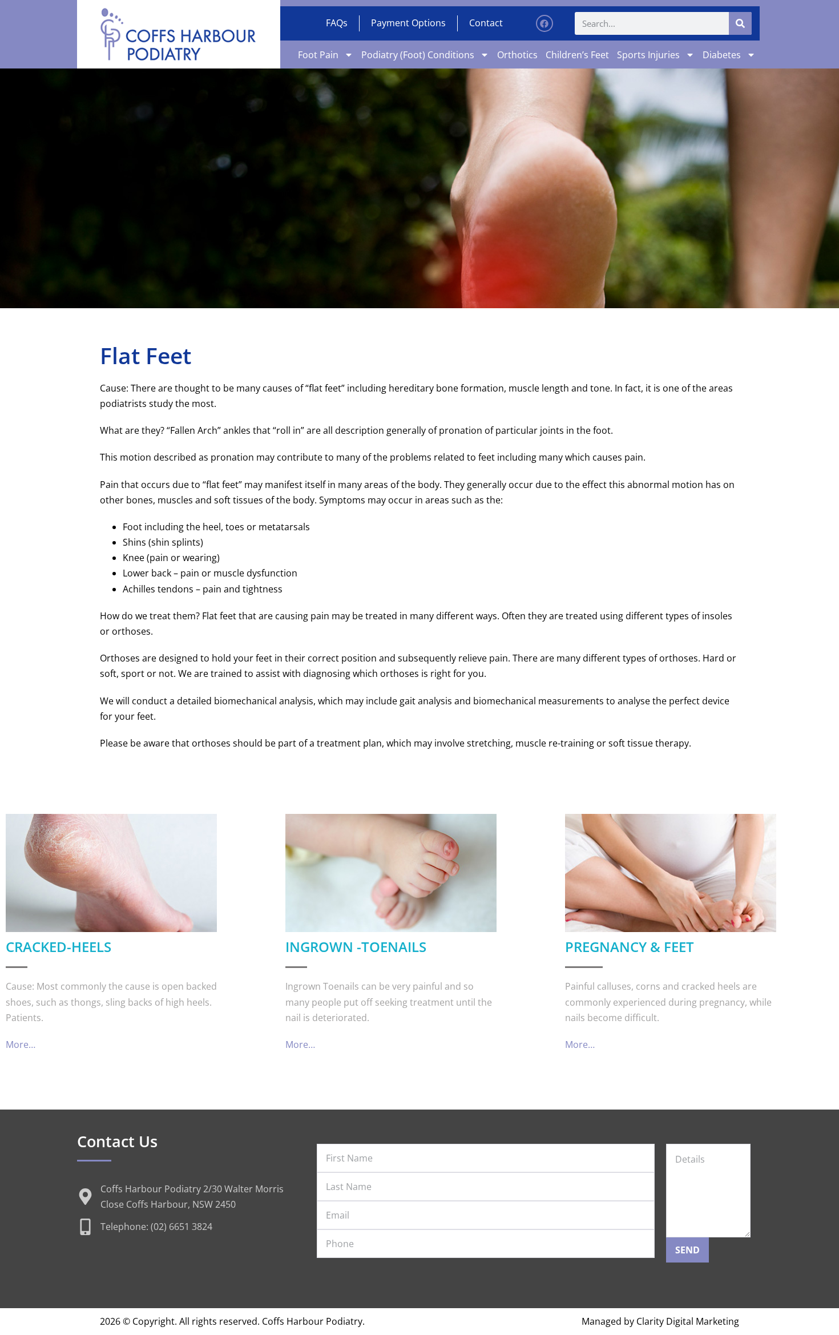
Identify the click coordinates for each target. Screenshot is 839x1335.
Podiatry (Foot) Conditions (417, 55)
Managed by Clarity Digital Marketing (660, 1321)
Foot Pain (318, 55)
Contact (486, 23)
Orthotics (517, 55)
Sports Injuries (648, 55)
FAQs (337, 23)
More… (20, 1044)
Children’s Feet (577, 55)
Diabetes (722, 55)
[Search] (740, 23)
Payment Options (408, 23)
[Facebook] (544, 23)
